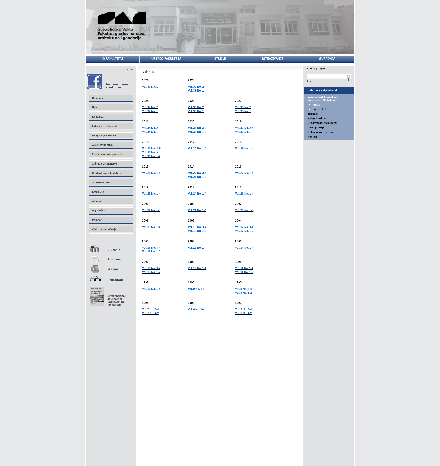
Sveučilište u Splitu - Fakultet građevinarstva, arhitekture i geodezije (122, 25)
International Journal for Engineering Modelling (322, 98)
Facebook (108, 81)
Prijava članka (320, 109)
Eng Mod (107, 295)
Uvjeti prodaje (316, 127)
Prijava (129, 69)
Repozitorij (110, 278)
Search (329, 80)
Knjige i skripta (317, 118)
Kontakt (312, 136)
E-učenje (110, 247)
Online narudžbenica (320, 132)
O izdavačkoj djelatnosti (322, 123)
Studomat (110, 257)
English (322, 68)
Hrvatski (311, 68)
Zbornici (313, 113)
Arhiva (316, 104)
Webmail (110, 267)
